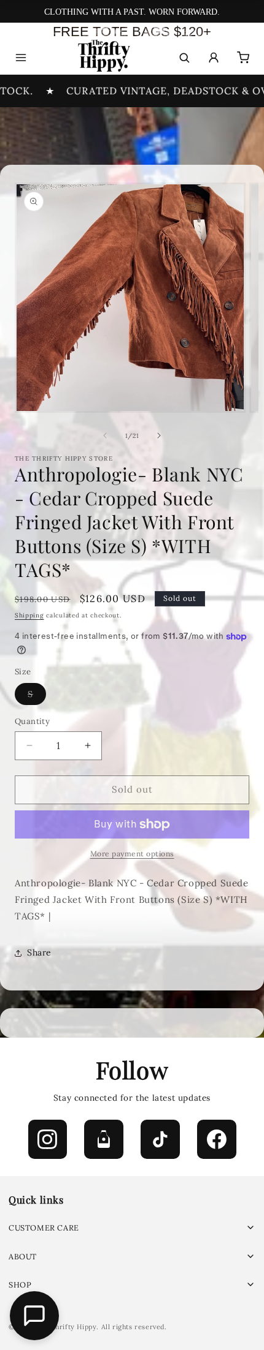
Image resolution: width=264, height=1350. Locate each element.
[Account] (214, 58)
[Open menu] (21, 58)
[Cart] (243, 58)
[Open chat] (34, 1315)
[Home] (102, 58)
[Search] (184, 58)
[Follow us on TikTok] (160, 1139)
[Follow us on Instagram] (48, 1139)
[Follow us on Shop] (103, 1139)
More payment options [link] (132, 853)
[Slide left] (104, 435)
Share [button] (39, 952)
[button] (132, 1228)
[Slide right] (159, 435)
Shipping (29, 615)
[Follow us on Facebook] (216, 1139)
